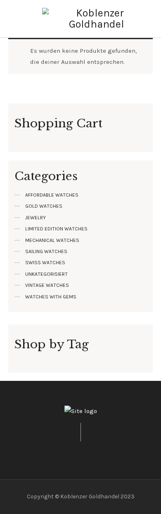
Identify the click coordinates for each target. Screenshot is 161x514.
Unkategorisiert (46, 274)
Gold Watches (43, 206)
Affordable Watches (51, 195)
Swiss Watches (45, 262)
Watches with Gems (50, 297)
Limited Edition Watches (56, 229)
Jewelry (35, 218)
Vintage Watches (47, 285)
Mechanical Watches (52, 240)
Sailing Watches (46, 251)
